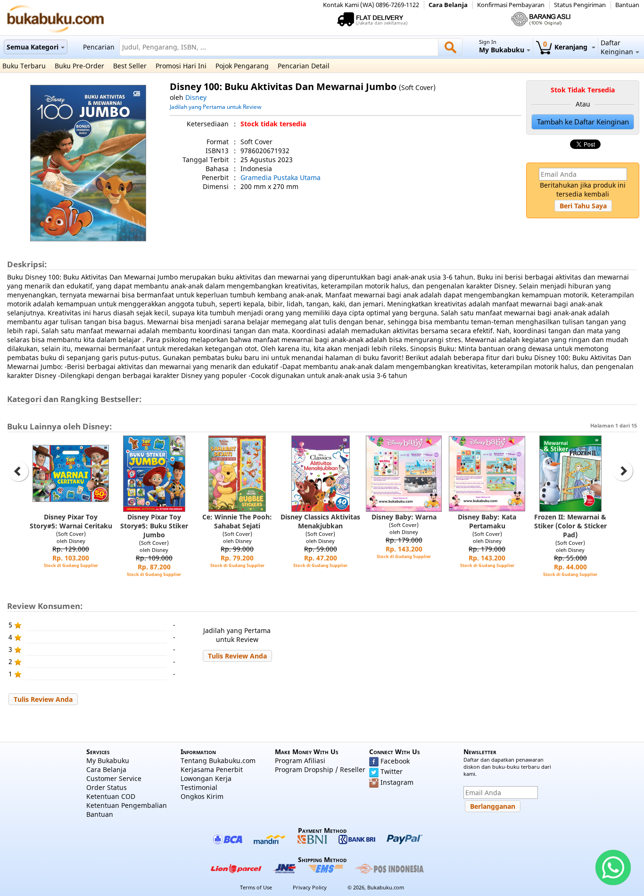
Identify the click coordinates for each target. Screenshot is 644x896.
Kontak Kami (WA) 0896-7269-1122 (371, 5)
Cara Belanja (448, 5)
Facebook (395, 760)
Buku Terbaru (24, 65)
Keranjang (566, 46)
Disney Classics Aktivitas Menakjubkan (320, 521)
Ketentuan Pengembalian (126, 805)
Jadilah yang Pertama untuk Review (215, 106)
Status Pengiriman (580, 5)
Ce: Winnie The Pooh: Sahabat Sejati (237, 521)
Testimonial (199, 787)
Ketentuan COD (110, 796)
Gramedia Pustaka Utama (280, 177)
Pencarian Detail (304, 65)
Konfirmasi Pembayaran (511, 5)
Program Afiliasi (300, 760)
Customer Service (113, 778)
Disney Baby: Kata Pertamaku (487, 521)
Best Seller (130, 65)
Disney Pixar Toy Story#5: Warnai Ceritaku (71, 521)
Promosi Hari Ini (181, 65)
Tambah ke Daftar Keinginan (583, 122)
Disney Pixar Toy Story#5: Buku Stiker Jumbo (154, 525)
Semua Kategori (32, 46)
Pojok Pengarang (242, 65)
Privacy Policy (310, 887)
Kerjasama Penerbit (212, 769)
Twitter (391, 771)
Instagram (396, 782)
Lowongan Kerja (206, 778)
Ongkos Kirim (202, 796)
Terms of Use (256, 887)
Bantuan (627, 5)
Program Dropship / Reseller (320, 769)
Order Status (106, 787)
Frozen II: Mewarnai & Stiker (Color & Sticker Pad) (570, 525)
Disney (195, 97)
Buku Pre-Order (79, 65)
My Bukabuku (107, 760)
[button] (583, 206)
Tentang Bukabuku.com (218, 760)
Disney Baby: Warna (404, 516)
